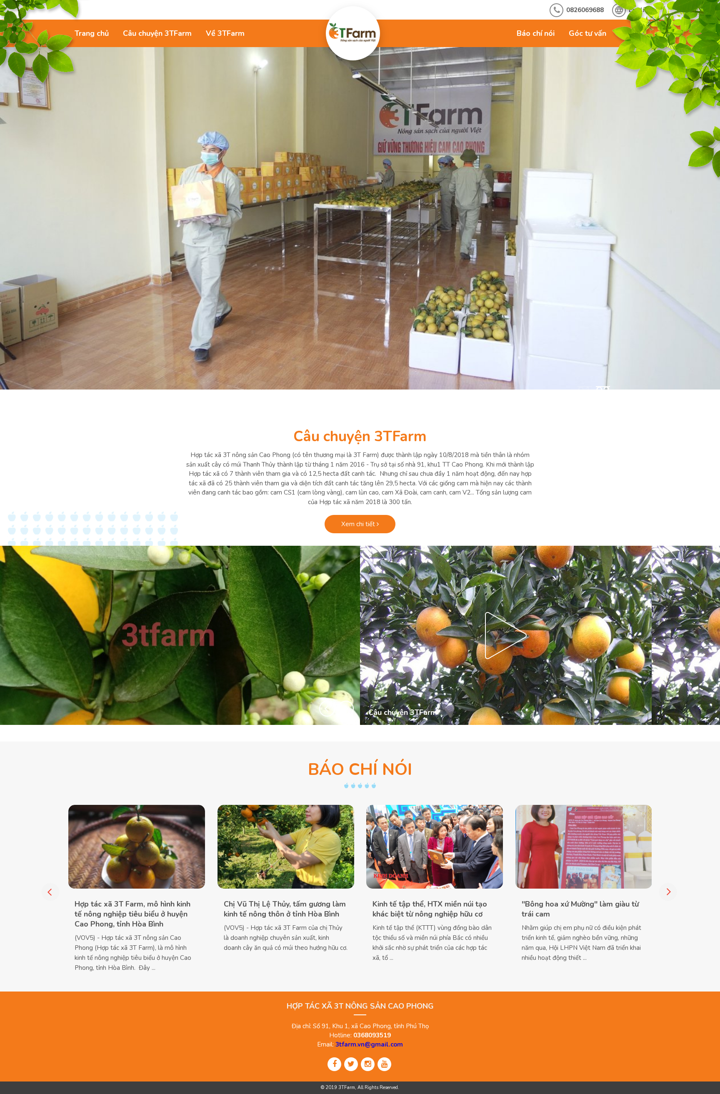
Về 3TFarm (225, 33)
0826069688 (585, 10)
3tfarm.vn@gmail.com (369, 1044)
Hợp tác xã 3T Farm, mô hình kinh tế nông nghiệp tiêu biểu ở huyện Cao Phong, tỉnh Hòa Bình (132, 914)
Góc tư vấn (587, 33)
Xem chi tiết (359, 524)
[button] (327, 709)
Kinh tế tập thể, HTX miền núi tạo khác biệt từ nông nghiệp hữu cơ (429, 909)
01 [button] (585, 390)
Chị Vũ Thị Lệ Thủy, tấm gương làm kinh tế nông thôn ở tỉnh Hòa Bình (285, 909)
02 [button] (603, 390)
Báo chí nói (536, 33)
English (640, 10)
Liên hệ (632, 33)
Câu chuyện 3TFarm (157, 33)
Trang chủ (92, 33)
